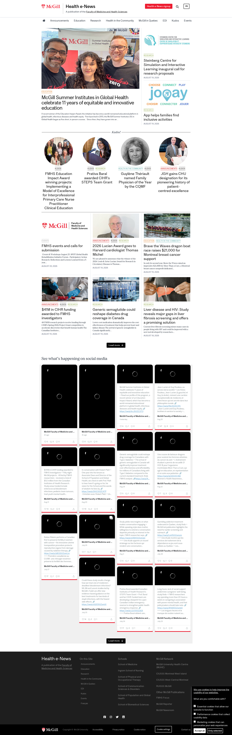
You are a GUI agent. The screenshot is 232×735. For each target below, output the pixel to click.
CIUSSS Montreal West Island (171, 673)
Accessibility (98, 730)
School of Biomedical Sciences (133, 704)
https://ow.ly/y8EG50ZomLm (57, 553)
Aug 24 (122, 487)
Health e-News (80, 6)
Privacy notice (118, 730)
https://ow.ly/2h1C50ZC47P (94, 491)
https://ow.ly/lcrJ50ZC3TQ (131, 411)
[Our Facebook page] (105, 717)
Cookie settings (163, 729)
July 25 (84, 545)
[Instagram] (111, 717)
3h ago (84, 435)
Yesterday (123, 419)
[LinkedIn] (123, 717)
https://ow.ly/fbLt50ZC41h (169, 406)
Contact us (186, 730)
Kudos (175, 20)
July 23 (160, 621)
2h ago (46, 435)
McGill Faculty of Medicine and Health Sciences (59, 432)
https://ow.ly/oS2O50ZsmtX (94, 604)
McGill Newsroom (165, 710)
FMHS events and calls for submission (62, 248)
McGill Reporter (164, 704)
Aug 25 (160, 419)
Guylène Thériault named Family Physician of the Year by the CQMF (135, 180)
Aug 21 (46, 502)
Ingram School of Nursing (131, 670)
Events (188, 20)
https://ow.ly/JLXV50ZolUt (131, 610)
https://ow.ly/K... (142, 478)
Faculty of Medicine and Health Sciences (106, 11)
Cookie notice (140, 730)
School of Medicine (127, 664)
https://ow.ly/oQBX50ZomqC (132, 538)
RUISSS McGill (163, 686)
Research (95, 20)
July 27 (46, 569)
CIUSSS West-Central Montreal (172, 679)
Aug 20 (84, 502)
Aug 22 (160, 487)
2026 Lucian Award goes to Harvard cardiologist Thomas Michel (115, 250)
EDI (165, 20)
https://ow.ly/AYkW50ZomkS (170, 608)
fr (186, 6)
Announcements (59, 20)
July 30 (160, 554)
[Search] (177, 7)
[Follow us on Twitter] (117, 717)
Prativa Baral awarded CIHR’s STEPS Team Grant (96, 178)
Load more (114, 345)
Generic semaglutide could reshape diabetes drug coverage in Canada (114, 313)
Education (79, 20)
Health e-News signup (159, 6)
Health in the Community (120, 20)
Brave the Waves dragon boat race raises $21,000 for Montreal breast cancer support (167, 252)
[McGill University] (52, 6)
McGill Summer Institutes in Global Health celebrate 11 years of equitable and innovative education (87, 102)
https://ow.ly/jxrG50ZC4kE (169, 476)
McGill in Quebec (148, 20)
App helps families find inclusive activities (161, 117)
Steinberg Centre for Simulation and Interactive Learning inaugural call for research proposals (164, 66)
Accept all (200, 730)
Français (84, 703)
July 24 (122, 621)
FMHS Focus (162, 697)
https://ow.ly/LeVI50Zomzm (169, 535)
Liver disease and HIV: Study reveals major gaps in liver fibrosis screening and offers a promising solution (166, 315)
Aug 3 (122, 554)
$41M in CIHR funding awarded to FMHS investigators (59, 313)
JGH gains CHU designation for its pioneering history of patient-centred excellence (173, 182)
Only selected (215, 730)
